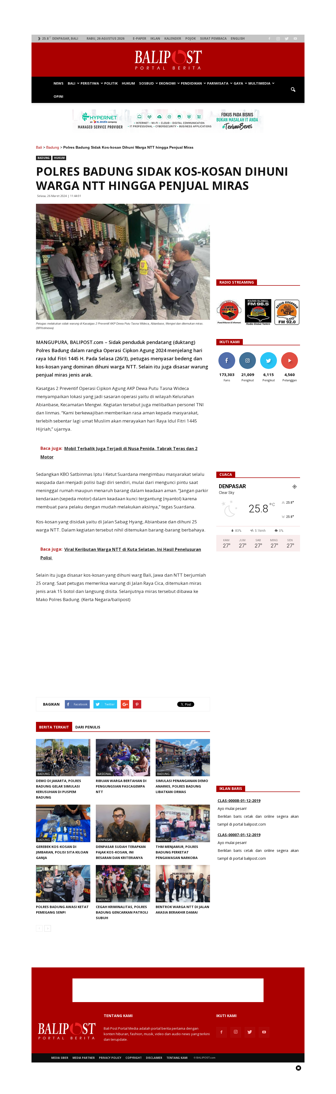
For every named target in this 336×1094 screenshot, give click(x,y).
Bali (71, 83)
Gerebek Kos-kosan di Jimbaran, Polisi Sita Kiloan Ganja (62, 852)
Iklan (155, 38)
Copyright (133, 1058)
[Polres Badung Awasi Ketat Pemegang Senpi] (63, 883)
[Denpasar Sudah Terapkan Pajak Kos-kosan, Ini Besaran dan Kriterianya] (123, 823)
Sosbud (146, 83)
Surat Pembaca (213, 38)
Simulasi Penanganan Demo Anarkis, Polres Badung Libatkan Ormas (182, 786)
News (59, 83)
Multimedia (259, 83)
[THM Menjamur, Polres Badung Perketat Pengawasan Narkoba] (183, 823)
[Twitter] (287, 39)
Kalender (172, 38)
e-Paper (139, 38)
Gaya (238, 83)
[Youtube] (295, 39)
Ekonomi (167, 83)
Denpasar (104, 840)
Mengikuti (247, 354)
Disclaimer (154, 1058)
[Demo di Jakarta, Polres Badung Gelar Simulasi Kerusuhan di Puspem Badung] (63, 757)
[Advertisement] (168, 17)
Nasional (104, 774)
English (238, 38)
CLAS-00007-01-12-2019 (239, 834)
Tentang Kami (176, 1058)
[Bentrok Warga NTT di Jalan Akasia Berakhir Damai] (183, 883)
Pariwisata (217, 83)
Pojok (190, 38)
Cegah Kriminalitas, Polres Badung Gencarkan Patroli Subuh (122, 912)
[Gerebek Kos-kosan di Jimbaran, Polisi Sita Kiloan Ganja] (63, 823)
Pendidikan (191, 83)
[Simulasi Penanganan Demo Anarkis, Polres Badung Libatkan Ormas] (183, 757)
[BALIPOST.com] (168, 60)
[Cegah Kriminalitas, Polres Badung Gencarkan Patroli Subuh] (123, 883)
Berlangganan (291, 354)
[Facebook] (269, 39)
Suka (227, 354)
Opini (58, 96)
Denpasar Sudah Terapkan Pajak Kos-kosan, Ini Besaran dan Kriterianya (121, 852)
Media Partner (83, 1058)
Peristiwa (90, 83)
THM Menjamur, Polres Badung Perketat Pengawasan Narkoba (177, 852)
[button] (293, 90)
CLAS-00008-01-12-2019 (239, 800)
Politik (111, 83)
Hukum (128, 83)
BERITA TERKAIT (54, 727)
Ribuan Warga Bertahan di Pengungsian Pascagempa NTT (121, 786)
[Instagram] (278, 39)
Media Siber (59, 1058)
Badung (52, 147)
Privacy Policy (110, 1058)
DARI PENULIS (87, 727)
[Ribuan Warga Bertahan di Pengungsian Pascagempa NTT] (123, 757)
